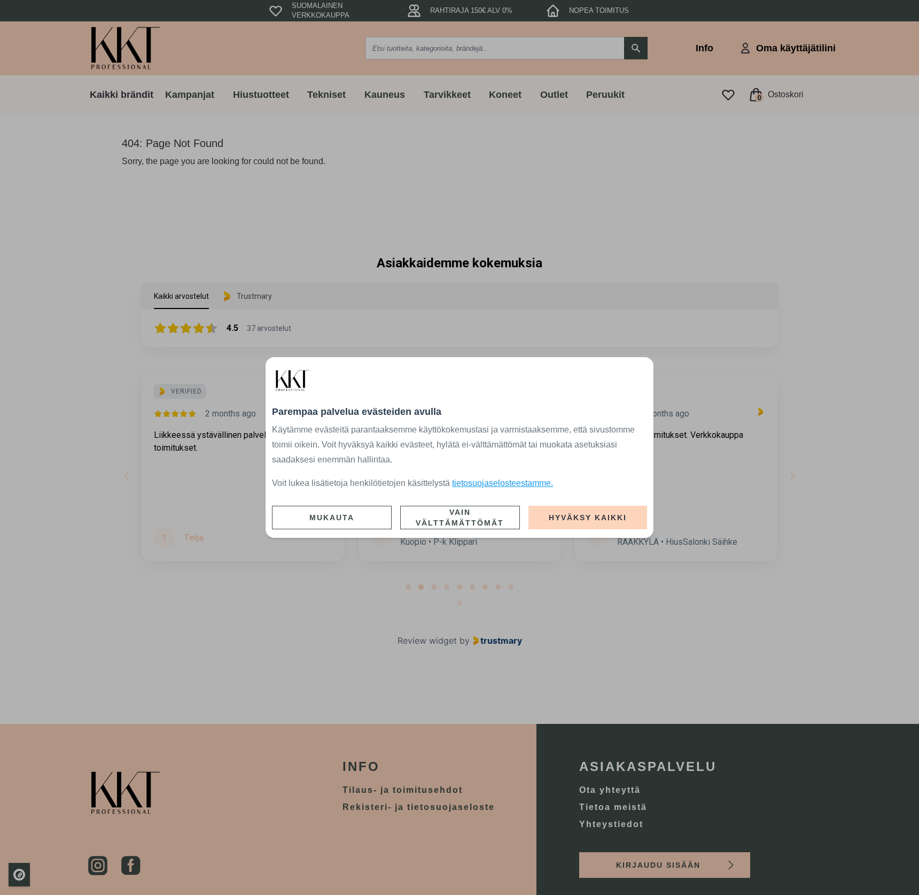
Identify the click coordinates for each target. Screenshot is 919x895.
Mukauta (331, 517)
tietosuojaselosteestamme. (502, 483)
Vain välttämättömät (460, 517)
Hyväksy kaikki (588, 517)
